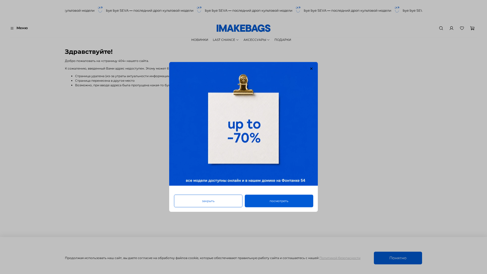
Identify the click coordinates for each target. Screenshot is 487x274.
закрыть (208, 201)
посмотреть (279, 201)
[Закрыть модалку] (311, 68)
